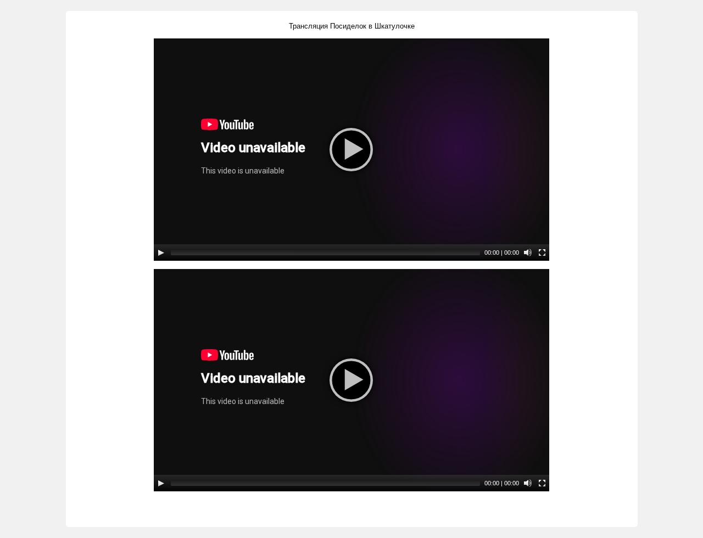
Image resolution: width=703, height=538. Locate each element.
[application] (351, 149)
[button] (351, 149)
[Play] (161, 252)
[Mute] (527, 252)
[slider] (325, 252)
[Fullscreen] (542, 252)
